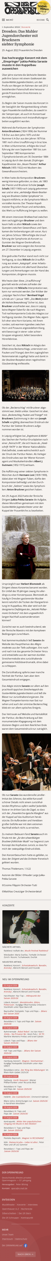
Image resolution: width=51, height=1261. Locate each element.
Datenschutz (21, 1239)
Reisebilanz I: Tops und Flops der (18, 1150)
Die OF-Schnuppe (10, 1218)
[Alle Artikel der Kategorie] (25, 927)
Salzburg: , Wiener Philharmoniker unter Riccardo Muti (20, 1081)
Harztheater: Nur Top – (22, 997)
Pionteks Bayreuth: (24, 1138)
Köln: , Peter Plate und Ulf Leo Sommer (24, 1143)
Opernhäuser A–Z (10, 1209)
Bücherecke (26, 1209)
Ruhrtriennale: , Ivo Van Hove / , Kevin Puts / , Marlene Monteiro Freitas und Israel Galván (24, 1034)
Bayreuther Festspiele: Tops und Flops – (25, 1012)
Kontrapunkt (27, 1218)
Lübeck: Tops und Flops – (20, 1042)
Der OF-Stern (25, 1213)
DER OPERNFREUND (12, 1172)
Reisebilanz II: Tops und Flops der (17, 1129)
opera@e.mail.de (19, 1188)
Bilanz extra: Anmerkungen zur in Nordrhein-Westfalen (26, 1102)
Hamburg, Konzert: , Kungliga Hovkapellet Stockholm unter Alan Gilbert (24, 1063)
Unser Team (7, 1234)
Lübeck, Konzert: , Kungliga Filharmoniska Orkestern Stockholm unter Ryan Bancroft (25, 1004)
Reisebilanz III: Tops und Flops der (16, 1112)
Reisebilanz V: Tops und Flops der (22, 1022)
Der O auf (12, 1245)
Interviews (33, 1204)
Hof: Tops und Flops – (22, 1052)
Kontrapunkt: (22, 1122)
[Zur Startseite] (25, 8)
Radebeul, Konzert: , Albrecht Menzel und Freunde (25, 990)
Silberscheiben (9, 1213)
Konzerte (26, 27)
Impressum (7, 1239)
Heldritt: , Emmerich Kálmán (26, 1097)
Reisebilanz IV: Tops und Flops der (18, 1087)
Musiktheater (8, 1204)
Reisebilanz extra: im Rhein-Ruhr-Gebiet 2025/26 (26, 1071)
